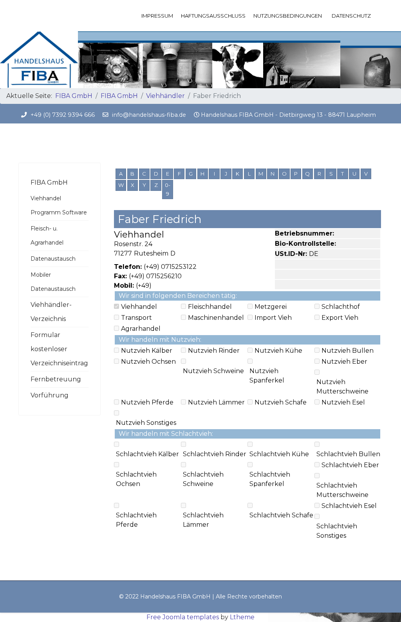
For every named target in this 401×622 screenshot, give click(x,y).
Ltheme (242, 617)
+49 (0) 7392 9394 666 (63, 114)
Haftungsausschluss (213, 16)
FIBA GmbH (49, 182)
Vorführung (50, 395)
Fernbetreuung (56, 379)
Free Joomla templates (182, 617)
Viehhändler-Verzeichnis (51, 312)
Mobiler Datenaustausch (53, 281)
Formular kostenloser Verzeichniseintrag (59, 349)
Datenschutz (351, 16)
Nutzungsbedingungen (287, 16)
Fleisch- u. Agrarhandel (47, 235)
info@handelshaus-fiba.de (149, 114)
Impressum (157, 16)
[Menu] (378, 15)
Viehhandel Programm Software (59, 205)
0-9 (167, 189)
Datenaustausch (53, 258)
